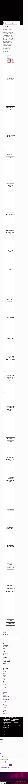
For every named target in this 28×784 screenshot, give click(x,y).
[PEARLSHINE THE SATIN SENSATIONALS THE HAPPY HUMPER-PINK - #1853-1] (10, 555)
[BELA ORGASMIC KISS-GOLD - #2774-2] (10, 309)
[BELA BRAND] (9, 659)
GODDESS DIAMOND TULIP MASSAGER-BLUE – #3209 (10, 78)
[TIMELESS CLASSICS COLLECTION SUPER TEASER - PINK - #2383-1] (10, 367)
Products (11, 717)
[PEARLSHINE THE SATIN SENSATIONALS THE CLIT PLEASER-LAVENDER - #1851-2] (10, 605)
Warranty (13, 720)
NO (1, 783)
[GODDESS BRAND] (9, 660)
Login (10, 764)
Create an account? (4, 769)
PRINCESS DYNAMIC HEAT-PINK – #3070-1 (10, 137)
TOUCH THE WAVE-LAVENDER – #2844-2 (10, 232)
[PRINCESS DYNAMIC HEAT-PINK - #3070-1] (10, 122)
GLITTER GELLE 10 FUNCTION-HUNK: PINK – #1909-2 (10, 509)
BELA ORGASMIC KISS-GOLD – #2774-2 (10, 319)
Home (5, 717)
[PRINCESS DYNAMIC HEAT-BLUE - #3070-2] (10, 92)
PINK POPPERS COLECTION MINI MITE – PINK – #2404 (10, 358)
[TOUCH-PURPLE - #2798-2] (10, 242)
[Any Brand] (9, 657)
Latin (4, 690)
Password (2, 762)
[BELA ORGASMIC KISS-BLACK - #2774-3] (10, 284)
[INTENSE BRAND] (9, 661)
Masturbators (6, 696)
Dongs (4, 682)
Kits (4, 688)
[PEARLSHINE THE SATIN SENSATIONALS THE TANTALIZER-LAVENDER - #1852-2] (10, 577)
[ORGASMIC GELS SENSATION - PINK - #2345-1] (10, 449)
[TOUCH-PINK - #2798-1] (10, 260)
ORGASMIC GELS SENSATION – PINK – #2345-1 (10, 459)
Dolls (4, 681)
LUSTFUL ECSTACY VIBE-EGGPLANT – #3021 (10, 156)
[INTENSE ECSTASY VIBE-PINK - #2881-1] (10, 199)
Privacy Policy (7, 722)
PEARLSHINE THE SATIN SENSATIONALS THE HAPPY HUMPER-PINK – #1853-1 (10, 566)
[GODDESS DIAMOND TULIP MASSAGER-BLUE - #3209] (10, 63)
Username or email (4, 759)
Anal (4, 673)
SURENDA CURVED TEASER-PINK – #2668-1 (10, 338)
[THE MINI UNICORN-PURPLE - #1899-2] (10, 519)
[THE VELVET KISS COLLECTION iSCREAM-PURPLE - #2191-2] (10, 469)
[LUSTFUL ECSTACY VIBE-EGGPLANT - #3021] (10, 146)
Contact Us (16, 719)
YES (5, 783)
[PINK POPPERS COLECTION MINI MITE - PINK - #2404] (10, 348)
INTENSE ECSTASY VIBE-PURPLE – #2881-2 (10, 185)
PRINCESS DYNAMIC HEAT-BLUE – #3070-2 (10, 108)
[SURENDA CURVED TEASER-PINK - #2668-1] (10, 328)
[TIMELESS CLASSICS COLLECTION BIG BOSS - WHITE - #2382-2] (10, 393)
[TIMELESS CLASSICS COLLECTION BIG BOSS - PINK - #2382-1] (10, 423)
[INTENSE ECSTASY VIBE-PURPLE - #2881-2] (10, 170)
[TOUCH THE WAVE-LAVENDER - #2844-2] (10, 222)
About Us (6, 720)
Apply (4, 663)
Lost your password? (5, 767)
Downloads (7, 719)
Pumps (4, 701)
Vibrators (5, 713)
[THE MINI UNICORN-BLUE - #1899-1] (10, 537)
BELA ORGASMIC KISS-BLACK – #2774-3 (10, 300)
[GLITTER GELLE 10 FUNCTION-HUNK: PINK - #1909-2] (10, 494)
